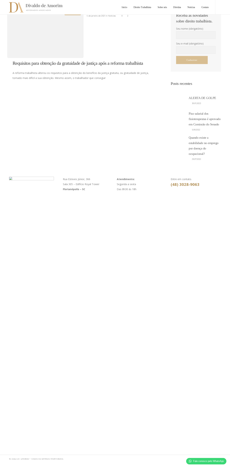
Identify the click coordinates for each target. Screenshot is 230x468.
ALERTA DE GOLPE (202, 98)
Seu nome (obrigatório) (189, 28)
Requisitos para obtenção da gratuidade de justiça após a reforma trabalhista (78, 63)
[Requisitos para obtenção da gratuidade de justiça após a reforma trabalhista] (45, 32)
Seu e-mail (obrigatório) (190, 43)
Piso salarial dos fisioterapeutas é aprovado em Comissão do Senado (204, 119)
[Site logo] (28, 7)
